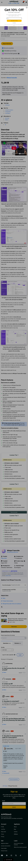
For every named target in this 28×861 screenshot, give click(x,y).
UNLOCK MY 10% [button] (14, 20)
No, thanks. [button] (14, 22)
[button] (26, 7)
